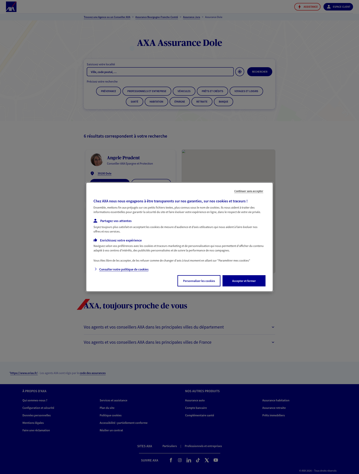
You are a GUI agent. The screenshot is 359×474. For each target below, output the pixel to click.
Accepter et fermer (244, 281)
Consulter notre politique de (123, 269)
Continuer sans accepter (248, 191)
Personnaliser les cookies (199, 281)
